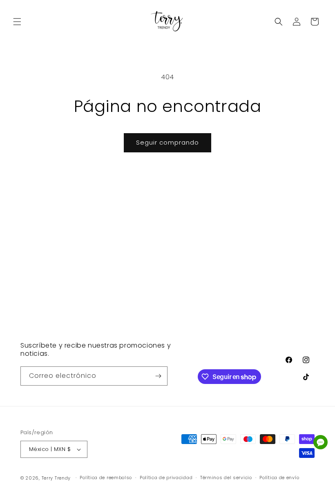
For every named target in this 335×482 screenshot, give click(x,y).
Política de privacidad (166, 477)
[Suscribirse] (158, 376)
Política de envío (279, 477)
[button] (17, 22)
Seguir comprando (167, 142)
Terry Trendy (56, 478)
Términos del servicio (226, 477)
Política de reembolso (106, 477)
